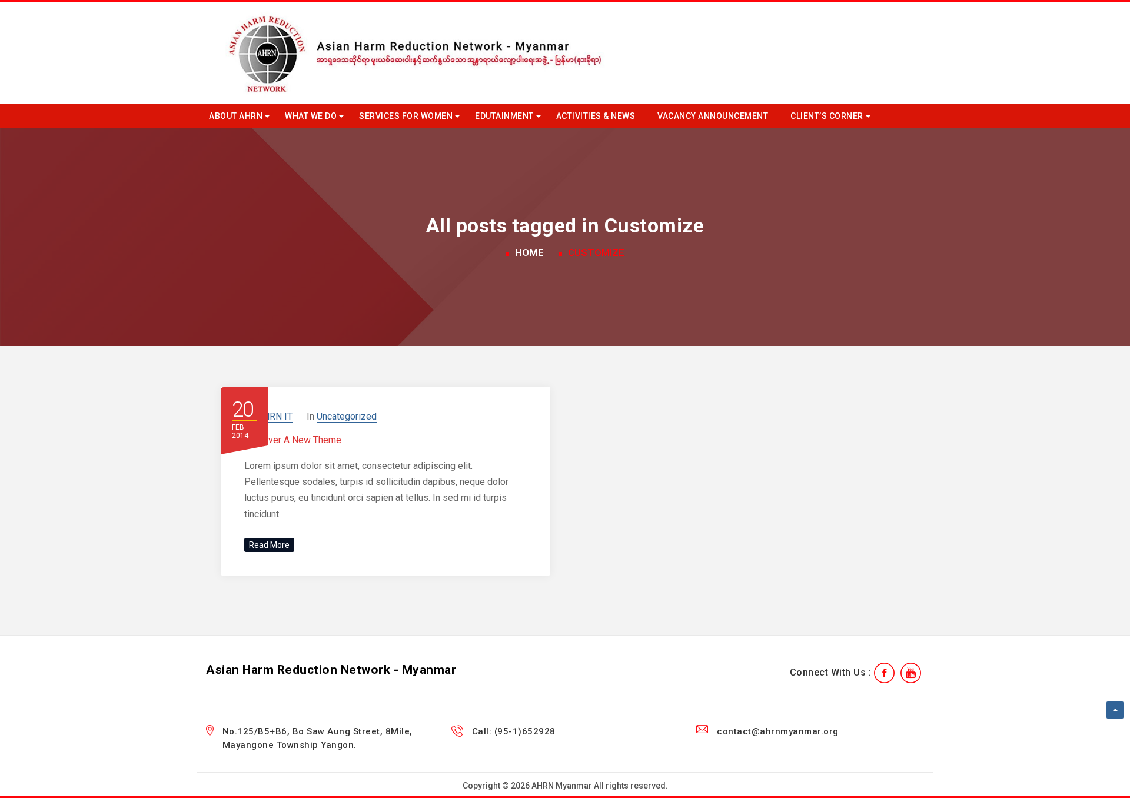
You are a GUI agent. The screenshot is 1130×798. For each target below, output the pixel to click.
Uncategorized (347, 416)
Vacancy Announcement (712, 116)
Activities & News (596, 116)
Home (529, 252)
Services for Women (406, 116)
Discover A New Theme (292, 439)
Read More (269, 545)
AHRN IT (275, 416)
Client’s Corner (826, 116)
